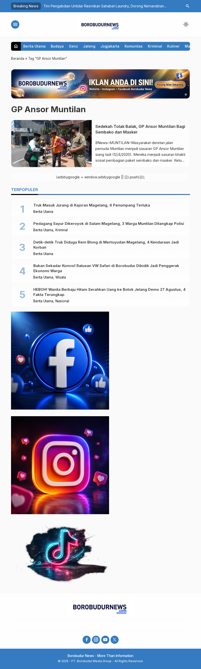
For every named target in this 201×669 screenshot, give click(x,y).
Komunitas (134, 46)
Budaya (57, 46)
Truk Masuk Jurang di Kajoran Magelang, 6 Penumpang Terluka (91, 205)
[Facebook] (87, 640)
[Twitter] (115, 640)
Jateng (89, 46)
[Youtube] (105, 640)
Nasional (62, 301)
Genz (73, 46)
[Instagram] (96, 640)
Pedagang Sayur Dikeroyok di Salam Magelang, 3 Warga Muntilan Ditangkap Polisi (108, 223)
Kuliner (173, 46)
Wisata (60, 277)
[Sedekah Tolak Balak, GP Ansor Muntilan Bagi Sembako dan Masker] (51, 143)
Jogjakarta (109, 46)
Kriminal (155, 46)
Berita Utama (34, 46)
